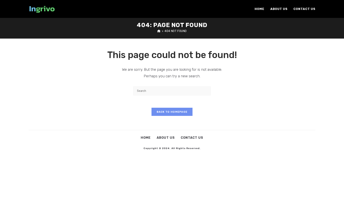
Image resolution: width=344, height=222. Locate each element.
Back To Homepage (172, 111)
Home (146, 138)
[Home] (159, 31)
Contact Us (192, 138)
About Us (166, 138)
